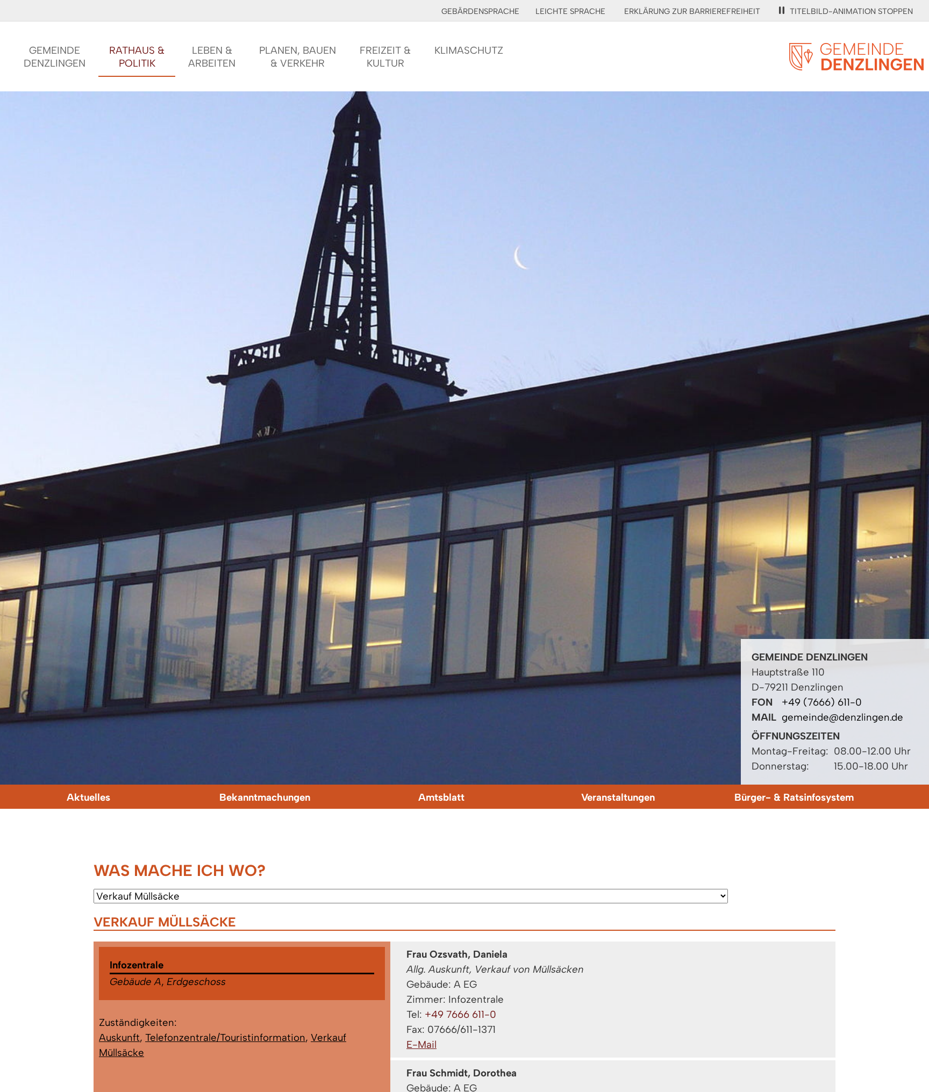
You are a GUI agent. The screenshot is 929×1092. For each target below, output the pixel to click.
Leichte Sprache (570, 11)
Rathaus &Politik (137, 56)
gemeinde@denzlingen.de (842, 717)
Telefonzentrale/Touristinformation (225, 1037)
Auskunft (119, 1037)
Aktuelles (88, 797)
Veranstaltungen (618, 797)
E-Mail (421, 1044)
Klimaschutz (468, 50)
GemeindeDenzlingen (54, 56)
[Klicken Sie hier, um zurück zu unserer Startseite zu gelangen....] (856, 64)
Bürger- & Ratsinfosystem (794, 797)
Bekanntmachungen (264, 797)
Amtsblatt (441, 797)
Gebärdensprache (480, 11)
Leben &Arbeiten (211, 56)
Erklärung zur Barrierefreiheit (692, 11)
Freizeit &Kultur (385, 56)
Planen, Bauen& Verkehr (297, 56)
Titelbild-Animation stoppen (851, 11)
